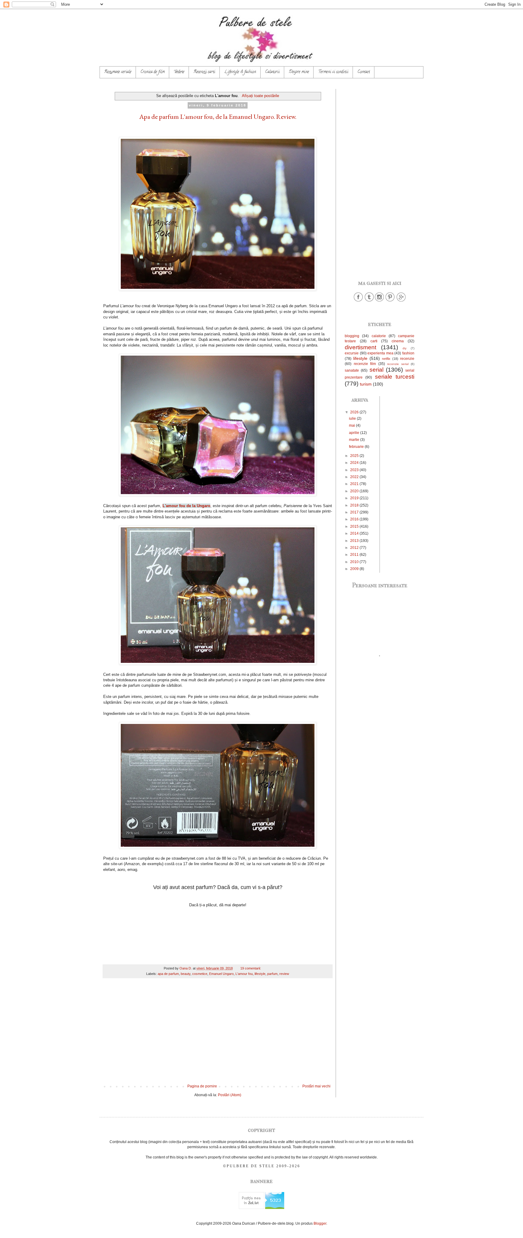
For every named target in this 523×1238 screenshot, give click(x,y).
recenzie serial (398, 364)
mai (352, 425)
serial (376, 370)
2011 (355, 554)
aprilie (354, 433)
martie (354, 440)
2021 (355, 484)
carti (373, 341)
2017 (355, 512)
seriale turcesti (394, 376)
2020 (355, 491)
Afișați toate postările (260, 95)
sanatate (352, 370)
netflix (386, 358)
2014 (355, 533)
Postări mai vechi (316, 1086)
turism (366, 384)
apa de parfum (168, 974)
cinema (398, 341)
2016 (355, 519)
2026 (355, 412)
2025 (355, 456)
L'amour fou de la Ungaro (186, 505)
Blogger (320, 1223)
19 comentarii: (251, 968)
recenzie (407, 359)
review (284, 974)
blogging (352, 336)
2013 (355, 541)
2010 (355, 562)
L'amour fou (244, 974)
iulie (353, 418)
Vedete (179, 72)
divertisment (360, 347)
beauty (185, 974)
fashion (408, 353)
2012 (355, 548)
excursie (352, 353)
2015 (355, 526)
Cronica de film (152, 72)
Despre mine (299, 72)
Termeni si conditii (333, 72)
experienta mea (380, 353)
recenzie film (365, 364)
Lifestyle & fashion (240, 72)
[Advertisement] (217, 1034)
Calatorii (272, 72)
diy (404, 348)
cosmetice (199, 974)
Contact (363, 72)
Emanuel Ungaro (221, 974)
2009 (355, 569)
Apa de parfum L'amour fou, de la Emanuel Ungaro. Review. (217, 116)
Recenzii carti (204, 72)
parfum (272, 974)
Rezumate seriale (117, 72)
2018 (355, 505)
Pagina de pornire (202, 1086)
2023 (355, 470)
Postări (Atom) (229, 1095)
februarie (357, 447)
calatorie (379, 336)
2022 (355, 477)
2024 (355, 463)
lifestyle (260, 974)
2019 (355, 498)
